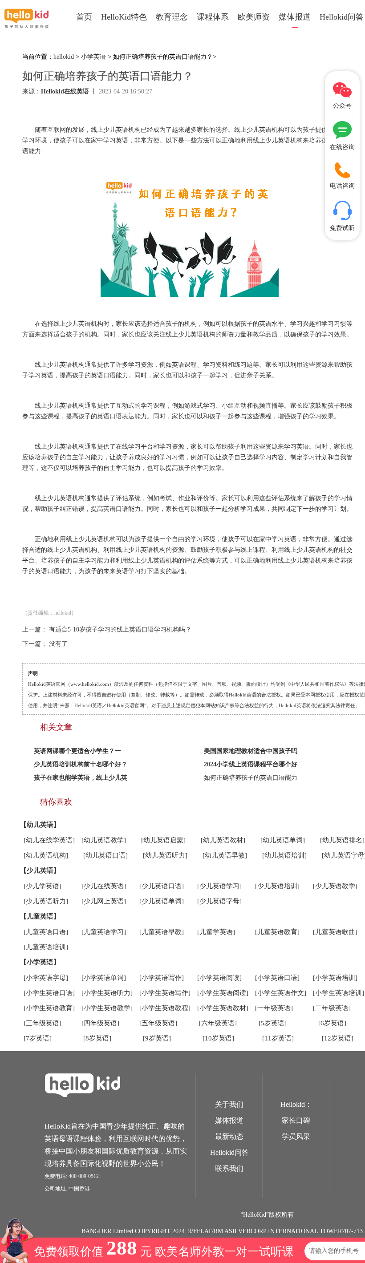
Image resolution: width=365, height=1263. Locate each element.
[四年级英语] (100, 1023)
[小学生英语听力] (107, 992)
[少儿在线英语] (103, 886)
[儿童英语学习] (103, 931)
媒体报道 (295, 16)
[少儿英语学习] (219, 886)
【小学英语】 (40, 962)
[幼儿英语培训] (284, 855)
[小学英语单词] (103, 977)
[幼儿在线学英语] (49, 840)
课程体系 (213, 16)
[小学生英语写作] (165, 992)
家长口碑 (296, 1120)
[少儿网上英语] (103, 901)
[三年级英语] (42, 1023)
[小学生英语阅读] (222, 992)
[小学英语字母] (46, 977)
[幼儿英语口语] (105, 855)
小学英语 (93, 56)
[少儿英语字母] (219, 901)
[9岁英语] (157, 1038)
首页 (84, 16)
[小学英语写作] (161, 977)
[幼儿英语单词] (282, 840)
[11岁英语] (278, 1038)
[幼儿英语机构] (46, 855)
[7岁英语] (38, 1038)
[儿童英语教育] (277, 931)
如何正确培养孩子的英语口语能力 (250, 777)
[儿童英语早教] (161, 931)
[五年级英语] (158, 1023)
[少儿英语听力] (46, 901)
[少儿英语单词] (161, 901)
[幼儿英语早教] (225, 855)
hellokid (63, 56)
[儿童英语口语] (46, 931)
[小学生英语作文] (280, 992)
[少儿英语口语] (161, 886)
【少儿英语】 (40, 870)
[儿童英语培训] (46, 947)
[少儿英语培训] (277, 886)
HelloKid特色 (124, 16)
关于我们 (229, 1104)
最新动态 (229, 1136)
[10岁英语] (218, 1038)
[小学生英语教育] (49, 1008)
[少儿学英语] (42, 886)
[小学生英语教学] (107, 1008)
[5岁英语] (273, 1023)
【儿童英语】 (40, 916)
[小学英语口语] (277, 977)
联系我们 (229, 1168)
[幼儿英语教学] (103, 840)
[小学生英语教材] (222, 1008)
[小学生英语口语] (49, 992)
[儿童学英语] (216, 931)
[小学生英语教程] (165, 1008)
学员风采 (296, 1136)
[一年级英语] (274, 1008)
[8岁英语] (97, 1038)
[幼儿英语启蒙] (163, 840)
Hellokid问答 (229, 1152)
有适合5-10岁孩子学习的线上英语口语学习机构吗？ (120, 629)
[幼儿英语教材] (223, 840)
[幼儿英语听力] (165, 855)
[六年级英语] (218, 1023)
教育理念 (172, 16)
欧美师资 (254, 16)
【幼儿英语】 (40, 824)
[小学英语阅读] (219, 977)
